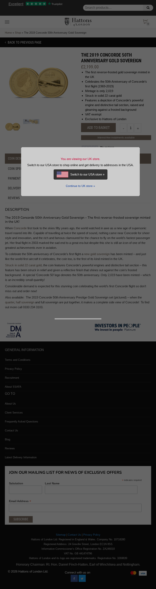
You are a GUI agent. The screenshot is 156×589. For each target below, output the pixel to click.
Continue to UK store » (80, 186)
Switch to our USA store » (87, 174)
